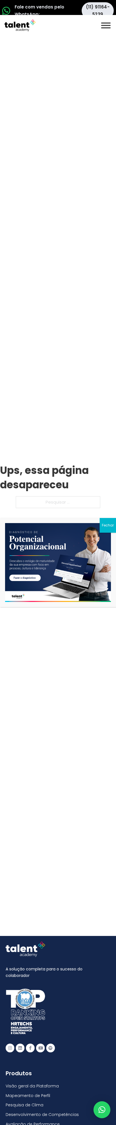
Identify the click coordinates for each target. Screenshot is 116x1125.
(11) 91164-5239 (98, 10)
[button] (101, 1109)
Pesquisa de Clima (24, 1105)
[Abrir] (106, 25)
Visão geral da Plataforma (32, 1086)
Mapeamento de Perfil (28, 1095)
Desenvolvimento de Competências (42, 1114)
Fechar (108, 525)
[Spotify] (50, 1048)
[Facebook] (30, 1048)
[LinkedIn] (20, 1048)
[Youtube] (40, 1048)
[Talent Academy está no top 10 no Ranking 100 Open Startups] (25, 1011)
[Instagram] (10, 1048)
